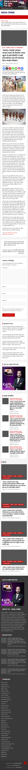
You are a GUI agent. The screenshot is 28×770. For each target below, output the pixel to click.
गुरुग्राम (3, 752)
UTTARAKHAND (19, 47)
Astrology (3, 684)
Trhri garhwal (4, 741)
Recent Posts (7, 635)
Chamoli (8, 47)
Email (4, 293)
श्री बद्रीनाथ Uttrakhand (7, 234)
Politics (3, 735)
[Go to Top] (25, 763)
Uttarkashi (3, 750)
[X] (7, 68)
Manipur (3, 722)
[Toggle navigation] (3, 17)
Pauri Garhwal (4, 731)
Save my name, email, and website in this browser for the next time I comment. (12, 309)
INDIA (12, 47)
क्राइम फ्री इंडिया (8, 396)
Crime (11, 398)
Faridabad (3, 701)
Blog (3, 47)
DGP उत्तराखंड (8, 232)
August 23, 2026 (14, 411)
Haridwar (3, 706)
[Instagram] (19, 68)
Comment (5, 268)
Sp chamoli (14, 232)
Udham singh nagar (6, 744)
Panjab (3, 729)
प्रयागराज (3, 754)
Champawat (4, 693)
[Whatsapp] (13, 68)
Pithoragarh (4, 733)
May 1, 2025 (5, 63)
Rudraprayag (4, 737)
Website (4, 300)
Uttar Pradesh (4, 746)
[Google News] (22, 68)
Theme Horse (16, 765)
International (4, 716)
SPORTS (3, 739)
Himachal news (5, 712)
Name (4, 286)
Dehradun (15, 398)
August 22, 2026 (14, 427)
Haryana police (5, 710)
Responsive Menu (25, 8)
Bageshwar (13, 415)
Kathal (2, 720)
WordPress (19, 767)
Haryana (3, 708)
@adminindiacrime (13, 63)
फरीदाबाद (3, 756)
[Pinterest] (10, 68)
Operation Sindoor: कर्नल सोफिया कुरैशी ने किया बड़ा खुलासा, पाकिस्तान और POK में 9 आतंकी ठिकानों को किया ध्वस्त (13, 251)
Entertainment (4, 699)
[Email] (16, 68)
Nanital (3, 725)
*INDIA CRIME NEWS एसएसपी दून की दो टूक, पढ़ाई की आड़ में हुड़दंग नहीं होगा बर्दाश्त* (17, 451)
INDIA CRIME (8, 12)
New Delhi (12, 399)
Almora (3, 682)
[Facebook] (3, 68)
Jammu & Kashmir (6, 718)
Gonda (3, 703)
